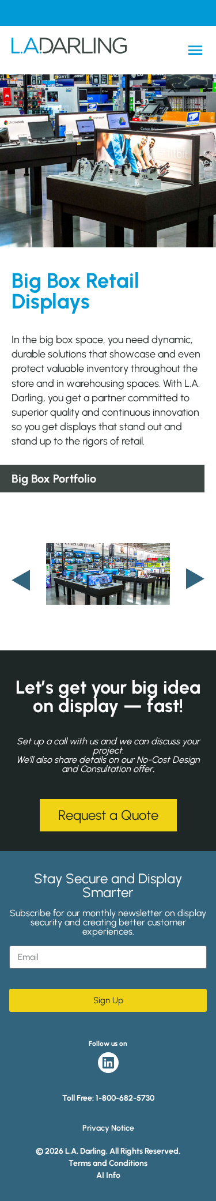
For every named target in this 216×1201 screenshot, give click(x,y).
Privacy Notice (108, 1128)
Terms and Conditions (108, 1163)
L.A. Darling (69, 50)
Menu (195, 50)
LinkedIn (108, 1062)
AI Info (108, 1175)
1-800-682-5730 (125, 1098)
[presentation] (21, 579)
